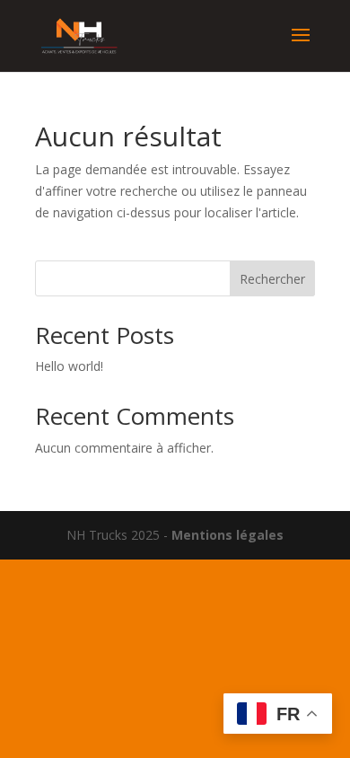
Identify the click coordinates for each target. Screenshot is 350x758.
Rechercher (272, 278)
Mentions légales (227, 534)
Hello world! (69, 366)
